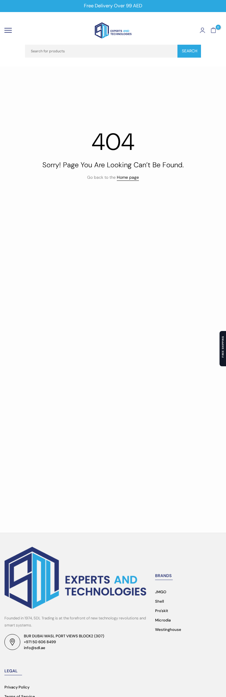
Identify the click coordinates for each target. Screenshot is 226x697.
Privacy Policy (16, 687)
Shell (159, 601)
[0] (213, 30)
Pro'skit (161, 610)
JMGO (160, 591)
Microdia (163, 620)
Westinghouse (168, 629)
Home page (128, 177)
